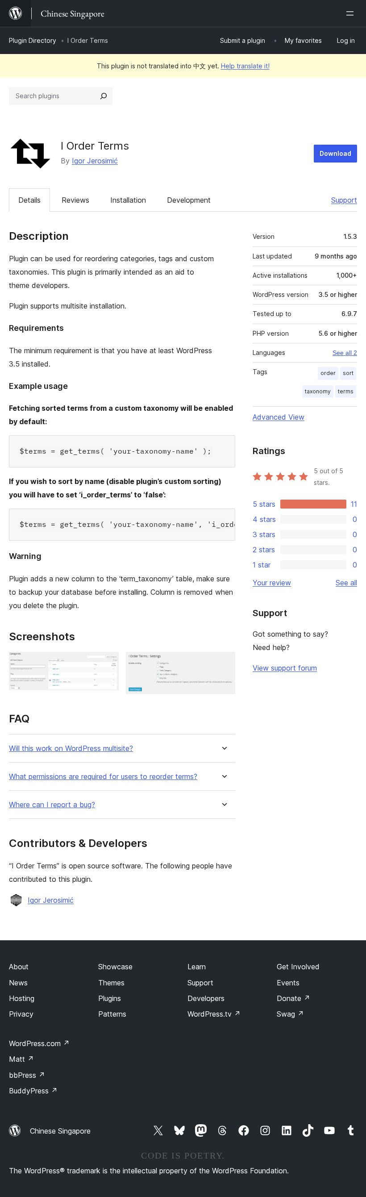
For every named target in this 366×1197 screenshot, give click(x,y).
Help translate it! (245, 66)
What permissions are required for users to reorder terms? (103, 776)
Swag (290, 1013)
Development (189, 200)
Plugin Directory (32, 40)
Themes (111, 982)
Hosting (21, 998)
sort (348, 373)
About (19, 966)
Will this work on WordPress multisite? (71, 748)
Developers (206, 998)
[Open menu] (351, 13)
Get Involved (298, 966)
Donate (293, 998)
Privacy (21, 1013)
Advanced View (278, 417)
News (18, 982)
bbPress (27, 1075)
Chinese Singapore (60, 1130)
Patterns (112, 1013)
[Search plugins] (103, 96)
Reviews (75, 200)
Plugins (109, 998)
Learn (196, 966)
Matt (21, 1059)
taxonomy (318, 391)
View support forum (285, 667)
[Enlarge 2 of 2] (223, 663)
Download (335, 153)
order (328, 373)
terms (346, 391)
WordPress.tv (214, 1013)
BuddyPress (33, 1090)
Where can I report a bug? (52, 805)
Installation (128, 200)
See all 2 (345, 352)
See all (346, 582)
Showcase (115, 966)
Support (344, 200)
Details (29, 200)
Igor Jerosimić (95, 160)
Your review (272, 582)
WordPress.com (39, 1043)
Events (288, 982)
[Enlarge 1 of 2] (106, 663)
